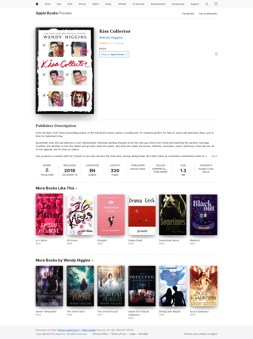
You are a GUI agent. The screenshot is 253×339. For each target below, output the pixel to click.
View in (112, 54)
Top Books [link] (188, 13)
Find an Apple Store (68, 330)
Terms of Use (118, 334)
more (214, 156)
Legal (132, 334)
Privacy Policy (100, 334)
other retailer (89, 330)
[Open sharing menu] (216, 54)
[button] (207, 4)
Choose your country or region (200, 334)
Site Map (143, 334)
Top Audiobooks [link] (208, 13)
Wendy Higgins (111, 37)
